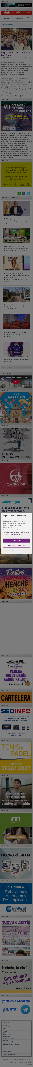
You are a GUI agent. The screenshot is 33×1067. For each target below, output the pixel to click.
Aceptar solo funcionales (16, 550)
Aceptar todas (16, 540)
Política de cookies (16, 534)
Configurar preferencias (16, 545)
